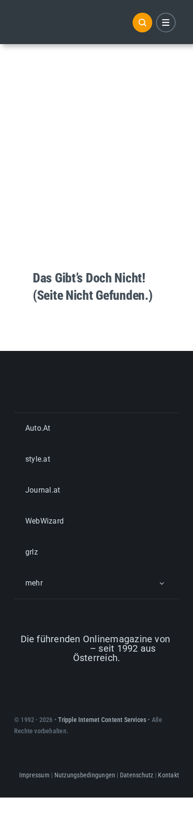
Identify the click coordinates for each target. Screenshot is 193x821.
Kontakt (168, 775)
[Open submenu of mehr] (161, 583)
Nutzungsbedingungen (85, 775)
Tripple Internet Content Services (102, 719)
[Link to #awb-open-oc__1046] (142, 22)
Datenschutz (137, 775)
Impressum (34, 775)
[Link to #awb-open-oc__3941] (166, 22)
